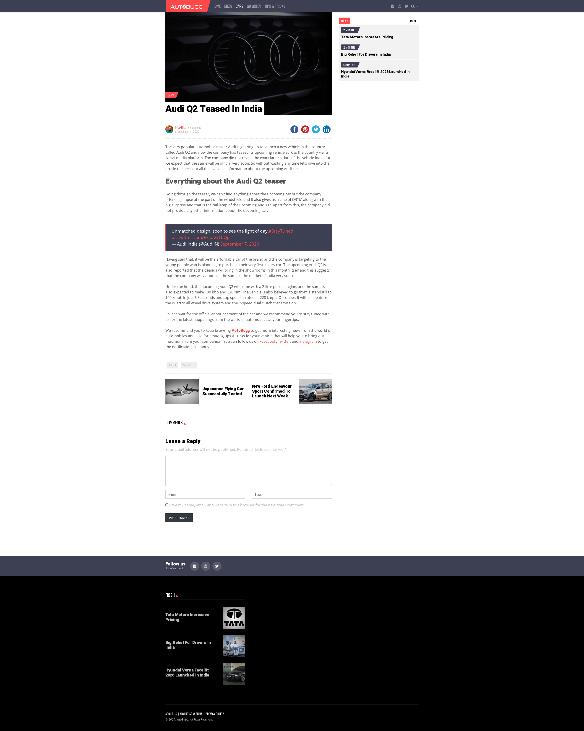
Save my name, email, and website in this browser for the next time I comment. (237, 505)
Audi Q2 (189, 365)
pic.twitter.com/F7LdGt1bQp (201, 237)
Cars (239, 6)
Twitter (284, 341)
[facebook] (392, 6)
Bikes (228, 6)
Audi (173, 365)
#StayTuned (281, 231)
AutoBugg (241, 330)
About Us (171, 714)
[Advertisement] (379, 124)
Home (217, 6)
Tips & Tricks (274, 6)
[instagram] (399, 6)
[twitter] (406, 6)
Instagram (308, 341)
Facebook (268, 341)
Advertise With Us (191, 714)
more (413, 21)
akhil (181, 127)
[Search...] (416, 6)
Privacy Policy (215, 714)
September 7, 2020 (239, 244)
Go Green (254, 6)
